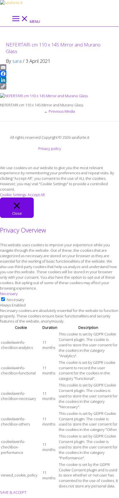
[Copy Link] (59, 86)
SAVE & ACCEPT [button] (13, 492)
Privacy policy (49, 148)
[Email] (59, 67)
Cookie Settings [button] (13, 194)
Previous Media (59, 111)
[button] (2, 8)
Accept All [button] (36, 194)
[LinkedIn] (59, 80)
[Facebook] (59, 74)
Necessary (15, 299)
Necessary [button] (9, 293)
